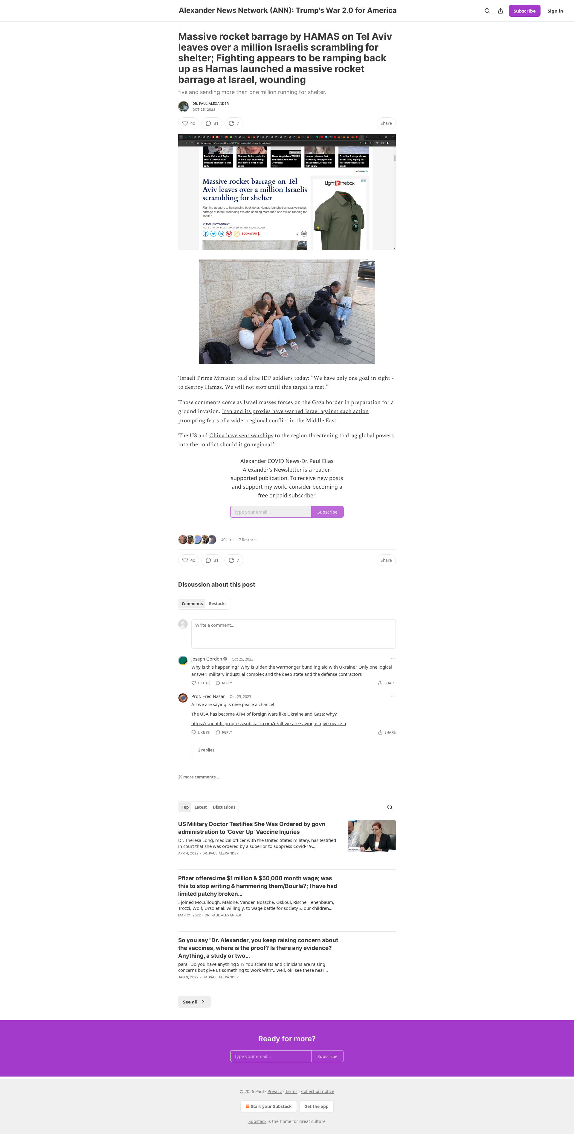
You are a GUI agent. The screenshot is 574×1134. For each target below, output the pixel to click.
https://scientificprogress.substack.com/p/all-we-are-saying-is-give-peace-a (268, 723)
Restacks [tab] (217, 603)
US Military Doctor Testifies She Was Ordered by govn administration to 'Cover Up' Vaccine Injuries (252, 828)
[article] (287, 842)
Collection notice (317, 1091)
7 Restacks (248, 539)
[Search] (487, 11)
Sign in (555, 11)
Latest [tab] (201, 807)
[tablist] (204, 604)
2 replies (206, 750)
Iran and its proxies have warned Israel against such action (295, 411)
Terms (291, 1091)
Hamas (213, 387)
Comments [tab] (192, 603)
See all (190, 1002)
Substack (257, 1121)
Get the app (316, 1106)
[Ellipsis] (393, 659)
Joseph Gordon (206, 659)
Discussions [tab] (224, 807)
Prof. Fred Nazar (208, 696)
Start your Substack (271, 1106)
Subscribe (525, 11)
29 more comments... (198, 777)
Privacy (275, 1091)
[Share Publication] (500, 11)
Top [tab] (185, 807)
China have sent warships (241, 435)
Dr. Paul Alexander (211, 103)
